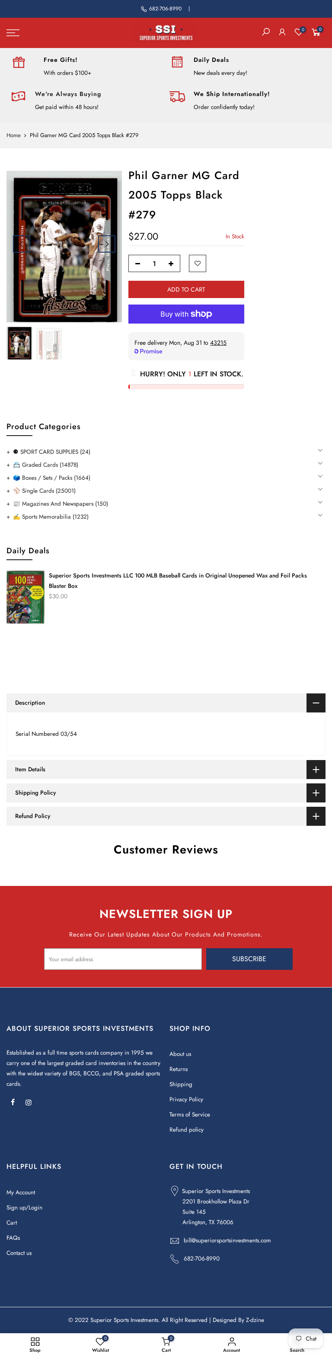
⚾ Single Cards (44, 491)
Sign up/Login (24, 1207)
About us (180, 1054)
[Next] (106, 244)
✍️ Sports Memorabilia (51, 517)
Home (13, 135)
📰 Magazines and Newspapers (60, 504)
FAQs (13, 1238)
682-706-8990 (165, 9)
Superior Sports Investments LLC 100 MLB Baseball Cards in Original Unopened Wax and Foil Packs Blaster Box (178, 580)
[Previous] (21, 244)
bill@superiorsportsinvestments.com (227, 1240)
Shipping (180, 1084)
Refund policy (186, 1130)
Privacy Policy (186, 1099)
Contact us (19, 1253)
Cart (11, 1223)
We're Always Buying (68, 94)
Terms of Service (189, 1114)
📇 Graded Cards (45, 465)
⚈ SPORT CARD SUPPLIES (51, 452)
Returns (178, 1069)
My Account (20, 1192)
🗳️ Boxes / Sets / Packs (51, 478)
